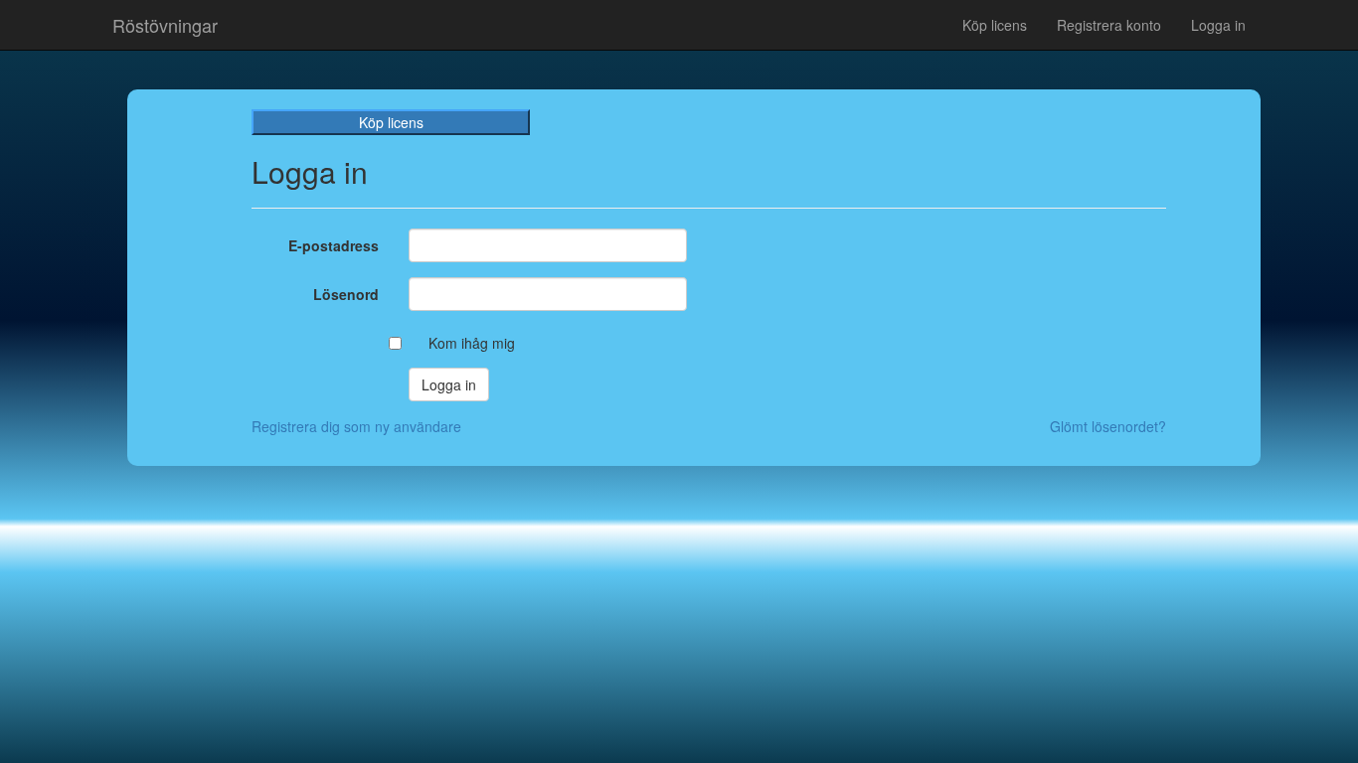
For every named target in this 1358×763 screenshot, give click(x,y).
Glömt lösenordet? (1108, 426)
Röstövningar (165, 25)
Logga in (1218, 25)
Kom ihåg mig (471, 343)
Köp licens (994, 25)
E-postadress (333, 245)
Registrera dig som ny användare (356, 426)
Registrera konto (1109, 25)
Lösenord (346, 294)
